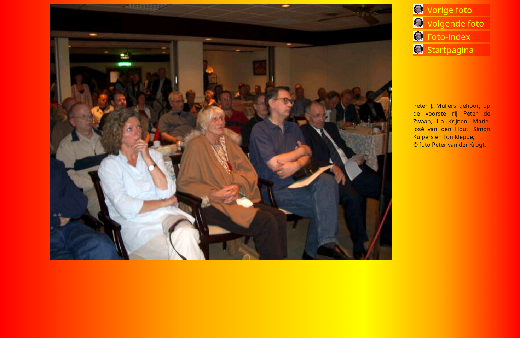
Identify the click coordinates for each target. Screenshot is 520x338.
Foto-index (448, 36)
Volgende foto (455, 23)
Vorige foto (449, 10)
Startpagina (450, 50)
